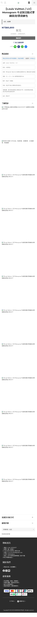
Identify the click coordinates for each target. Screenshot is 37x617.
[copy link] (26, 46)
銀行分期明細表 (8, 584)
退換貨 (16, 581)
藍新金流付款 (15, 583)
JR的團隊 (12, 567)
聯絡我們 (18, 38)
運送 (11, 581)
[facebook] (18, 46)
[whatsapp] (22, 46)
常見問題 (6, 581)
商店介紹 (6, 567)
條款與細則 (7, 586)
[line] (15, 46)
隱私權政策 (14, 586)
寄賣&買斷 (7, 583)
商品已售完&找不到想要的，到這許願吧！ (14, 58)
